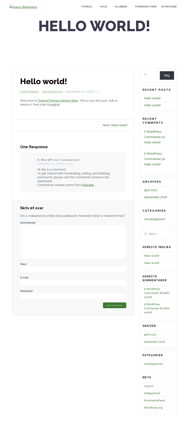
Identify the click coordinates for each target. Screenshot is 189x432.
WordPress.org (153, 407)
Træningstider (146, 6)
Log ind (148, 386)
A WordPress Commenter (58, 159)
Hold (103, 6)
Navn (23, 264)
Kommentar (28, 222)
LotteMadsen (29, 91)
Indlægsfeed (152, 393)
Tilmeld (86, 6)
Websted (26, 291)
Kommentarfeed (154, 400)
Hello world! (152, 98)
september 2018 (155, 197)
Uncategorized (52, 91)
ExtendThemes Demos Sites (58, 100)
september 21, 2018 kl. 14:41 (55, 163)
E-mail (24, 277)
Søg (167, 75)
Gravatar (88, 185)
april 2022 (150, 190)
